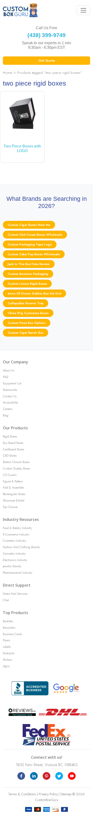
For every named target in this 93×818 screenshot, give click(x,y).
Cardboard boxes (13, 449)
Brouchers (9, 627)
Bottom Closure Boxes (16, 462)
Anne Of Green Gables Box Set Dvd (34, 293)
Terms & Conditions (22, 794)
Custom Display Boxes (16, 468)
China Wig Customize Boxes (28, 313)
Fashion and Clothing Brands (21, 547)
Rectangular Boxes (14, 494)
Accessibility (10, 402)
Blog (5, 415)
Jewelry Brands (12, 566)
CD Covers (9, 475)
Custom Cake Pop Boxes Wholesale (34, 254)
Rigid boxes (10, 436)
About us (8, 370)
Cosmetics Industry (14, 540)
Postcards (8, 653)
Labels (7, 646)
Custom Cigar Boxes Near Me (29, 225)
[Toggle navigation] (83, 10)
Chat (6, 600)
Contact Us (9, 396)
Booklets (8, 621)
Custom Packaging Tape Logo (30, 244)
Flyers (6, 640)
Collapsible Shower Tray (25, 303)
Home (7, 72)
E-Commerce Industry (16, 534)
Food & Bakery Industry (17, 528)
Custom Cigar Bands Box (25, 332)
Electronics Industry (15, 560)
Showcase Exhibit (13, 500)
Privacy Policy (48, 794)
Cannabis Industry (14, 553)
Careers (7, 409)
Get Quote (46, 60)
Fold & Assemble (13, 487)
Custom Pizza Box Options (27, 323)
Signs (6, 666)
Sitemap (66, 794)
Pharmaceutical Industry (17, 572)
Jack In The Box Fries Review (29, 264)
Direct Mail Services (15, 593)
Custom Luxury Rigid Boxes (27, 283)
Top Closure (10, 507)
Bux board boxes (13, 443)
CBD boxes (9, 455)
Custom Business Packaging (28, 274)
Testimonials (10, 389)
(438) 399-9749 (46, 35)
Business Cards (12, 634)
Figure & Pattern (13, 481)
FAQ (5, 377)
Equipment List (12, 383)
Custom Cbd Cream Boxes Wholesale (35, 234)
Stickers (7, 659)
